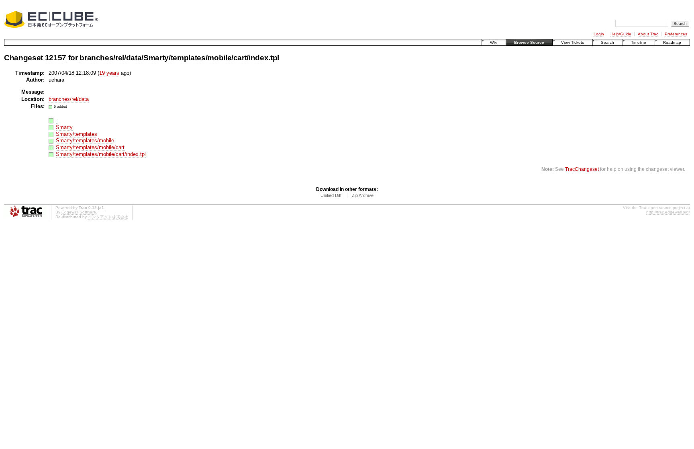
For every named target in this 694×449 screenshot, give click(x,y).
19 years (109, 73)
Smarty (64, 127)
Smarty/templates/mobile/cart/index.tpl (101, 154)
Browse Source (529, 42)
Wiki (493, 42)
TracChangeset (582, 169)
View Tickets (572, 42)
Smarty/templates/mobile (85, 140)
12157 (55, 57)
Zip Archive (363, 195)
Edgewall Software (78, 212)
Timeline (638, 42)
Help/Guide (620, 34)
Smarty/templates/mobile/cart (90, 147)
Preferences (676, 34)
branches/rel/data (69, 99)
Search (607, 42)
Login (599, 34)
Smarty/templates (76, 134)
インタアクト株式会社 (108, 217)
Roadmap (672, 42)
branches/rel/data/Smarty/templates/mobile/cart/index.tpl (179, 57)
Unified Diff (330, 195)
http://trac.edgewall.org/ (668, 212)
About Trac (648, 34)
